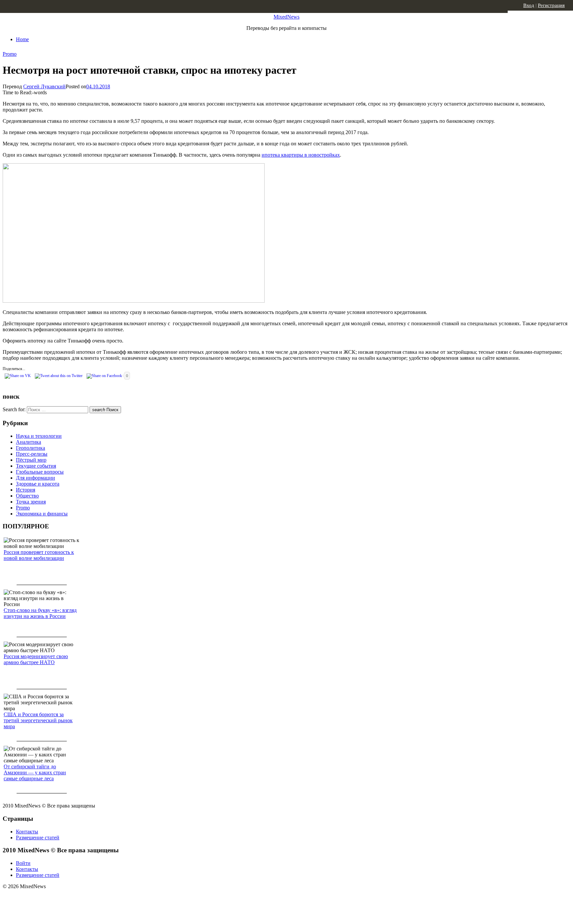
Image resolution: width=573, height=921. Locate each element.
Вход (528, 5)
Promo (10, 54)
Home (22, 39)
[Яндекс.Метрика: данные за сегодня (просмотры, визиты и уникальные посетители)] (54, 898)
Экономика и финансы (42, 513)
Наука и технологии (39, 436)
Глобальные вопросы (40, 472)
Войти (23, 863)
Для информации (35, 478)
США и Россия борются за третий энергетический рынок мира (38, 720)
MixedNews (286, 17)
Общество (27, 496)
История (25, 490)
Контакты (27, 831)
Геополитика (30, 448)
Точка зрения (31, 501)
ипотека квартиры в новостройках (301, 155)
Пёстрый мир (31, 460)
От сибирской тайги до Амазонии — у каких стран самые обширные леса (35, 772)
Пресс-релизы (31, 454)
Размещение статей (37, 837)
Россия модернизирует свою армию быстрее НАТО (36, 659)
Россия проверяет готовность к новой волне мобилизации (39, 555)
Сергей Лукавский (44, 86)
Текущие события (36, 466)
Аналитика (28, 442)
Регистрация (551, 5)
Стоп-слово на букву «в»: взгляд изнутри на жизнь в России (40, 613)
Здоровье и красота (37, 484)
